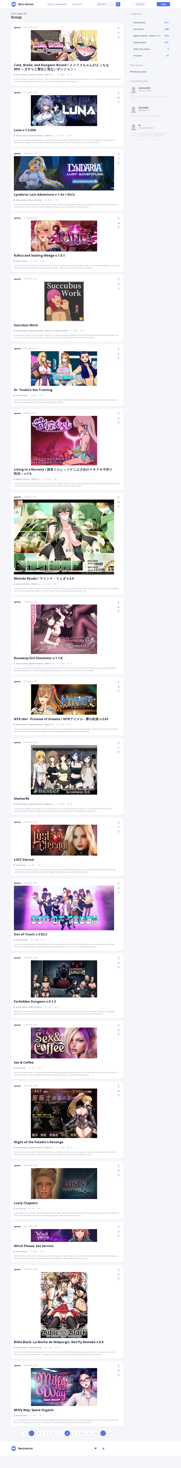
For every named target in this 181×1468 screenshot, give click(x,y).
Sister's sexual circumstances (151, 116)
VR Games (137, 55)
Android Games (140, 42)
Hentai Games (139, 22)
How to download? (57, 4)
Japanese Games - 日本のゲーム (147, 35)
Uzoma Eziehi (144, 87)
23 (110, 1433)
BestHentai (25, 1448)
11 (89, 1433)
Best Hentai (25, 4)
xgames (17, 27)
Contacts (77, 4)
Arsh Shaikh (143, 107)
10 (81, 1433)
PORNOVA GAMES (139, 72)
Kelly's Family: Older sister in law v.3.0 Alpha (149, 97)
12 (96, 1433)
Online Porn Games (141, 49)
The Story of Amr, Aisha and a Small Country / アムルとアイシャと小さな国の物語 (148, 134)
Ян (139, 125)
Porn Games (138, 29)
